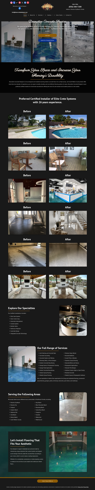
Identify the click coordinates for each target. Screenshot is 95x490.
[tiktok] (17, 2)
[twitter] (22, 2)
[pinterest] (19, 2)
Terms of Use (80, 487)
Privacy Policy (86, 487)
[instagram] (11, 2)
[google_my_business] (14, 2)
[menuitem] (25, 15)
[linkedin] (25, 2)
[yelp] (28, 2)
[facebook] (19, 8)
